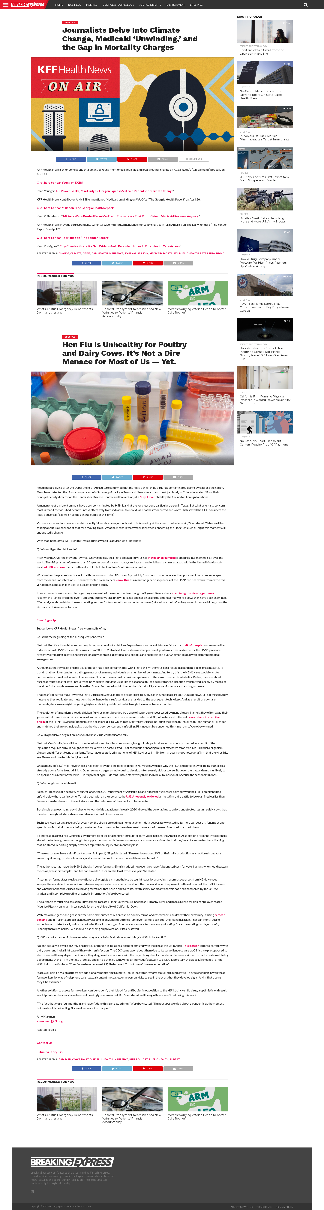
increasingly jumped (162, 557)
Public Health (189, 253)
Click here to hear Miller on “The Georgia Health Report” (75, 208)
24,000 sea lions (54, 567)
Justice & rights (150, 4)
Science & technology (118, 4)
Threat (175, 1059)
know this (122, 580)
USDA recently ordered (142, 796)
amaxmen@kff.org (50, 1021)
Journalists (133, 253)
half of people (192, 645)
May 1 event (148, 497)
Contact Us (44, 1042)
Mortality (170, 253)
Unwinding (216, 253)
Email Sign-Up (46, 620)
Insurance (116, 253)
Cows (76, 1059)
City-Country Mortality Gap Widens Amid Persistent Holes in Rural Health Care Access (119, 246)
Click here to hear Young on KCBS (60, 182)
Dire (93, 1059)
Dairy (85, 1059)
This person (191, 945)
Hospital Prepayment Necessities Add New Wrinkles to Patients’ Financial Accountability (131, 312)
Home (59, 4)
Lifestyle (196, 4)
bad (61, 1059)
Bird (68, 1059)
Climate (75, 253)
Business (74, 4)
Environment (175, 4)
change (64, 253)
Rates (204, 253)
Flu (99, 1059)
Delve (86, 253)
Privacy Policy (284, 1207)
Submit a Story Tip (50, 1052)
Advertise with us (242, 1207)
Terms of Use (264, 1207)
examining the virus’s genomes (193, 593)
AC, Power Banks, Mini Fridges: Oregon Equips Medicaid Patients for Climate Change (114, 191)
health (103, 253)
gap (94, 253)
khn (145, 253)
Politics (92, 4)
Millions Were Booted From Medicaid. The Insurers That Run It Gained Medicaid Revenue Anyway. (131, 216)
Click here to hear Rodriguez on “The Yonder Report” (73, 237)
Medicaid (156, 253)
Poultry (142, 1059)
